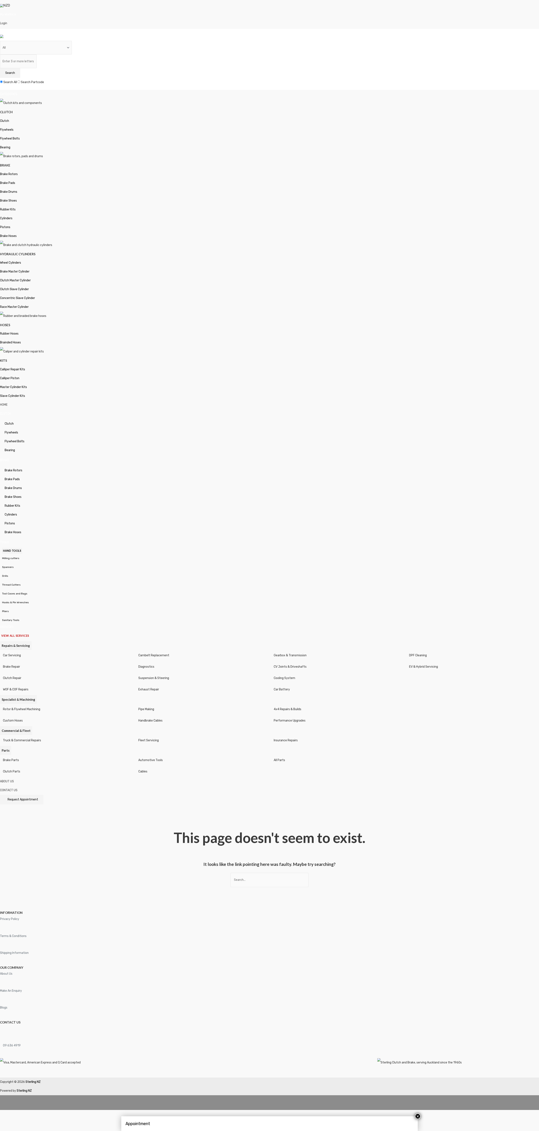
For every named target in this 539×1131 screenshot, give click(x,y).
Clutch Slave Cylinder (14, 289)
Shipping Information (14, 953)
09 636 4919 (11, 1045)
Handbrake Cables (150, 720)
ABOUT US (7, 781)
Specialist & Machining (18, 699)
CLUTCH (5, 413)
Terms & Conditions (13, 936)
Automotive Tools (150, 760)
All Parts (279, 760)
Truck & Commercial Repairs (22, 740)
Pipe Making (146, 709)
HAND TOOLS (12, 550)
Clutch (4, 121)
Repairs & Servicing (16, 645)
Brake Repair (11, 666)
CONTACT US (8, 790)
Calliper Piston (9, 378)
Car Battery (282, 689)
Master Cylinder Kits (13, 387)
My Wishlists (8, 14)
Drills (5, 575)
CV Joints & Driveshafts (290, 666)
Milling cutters (10, 558)
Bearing (5, 147)
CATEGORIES (8, 94)
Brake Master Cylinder (14, 271)
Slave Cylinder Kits (12, 396)
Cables (142, 771)
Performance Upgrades (290, 720)
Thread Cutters (11, 584)
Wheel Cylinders (10, 262)
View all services (15, 635)
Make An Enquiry (11, 991)
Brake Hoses (8, 236)
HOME (4, 405)
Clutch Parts (11, 771)
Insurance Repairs (286, 740)
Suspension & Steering (153, 678)
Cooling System (284, 678)
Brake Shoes (8, 200)
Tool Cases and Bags (14, 593)
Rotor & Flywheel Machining (21, 709)
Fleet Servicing (148, 740)
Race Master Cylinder (14, 307)
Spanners (8, 567)
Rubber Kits (8, 209)
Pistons (5, 227)
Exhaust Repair (148, 689)
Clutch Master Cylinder (15, 280)
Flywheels (6, 130)
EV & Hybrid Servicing (423, 666)
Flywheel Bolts (10, 138)
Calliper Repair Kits (12, 369)
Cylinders (6, 218)
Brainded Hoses (10, 342)
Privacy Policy (9, 919)
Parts (5, 750)
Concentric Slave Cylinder (17, 298)
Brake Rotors (9, 174)
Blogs (3, 1007)
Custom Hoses (13, 720)
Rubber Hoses (9, 333)
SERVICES (6, 627)
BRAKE (4, 460)
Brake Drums (8, 192)
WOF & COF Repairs (15, 689)
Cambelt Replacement (153, 655)
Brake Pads (7, 183)
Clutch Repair (12, 678)
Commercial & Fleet (16, 730)
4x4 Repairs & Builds (287, 709)
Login (3, 23)
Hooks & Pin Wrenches (15, 602)
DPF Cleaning (418, 655)
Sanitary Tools (10, 620)
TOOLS (4, 542)
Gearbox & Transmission (290, 655)
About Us (6, 974)
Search (10, 73)
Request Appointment (23, 799)
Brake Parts (11, 760)
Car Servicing (12, 655)
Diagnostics (146, 666)
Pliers (5, 611)
